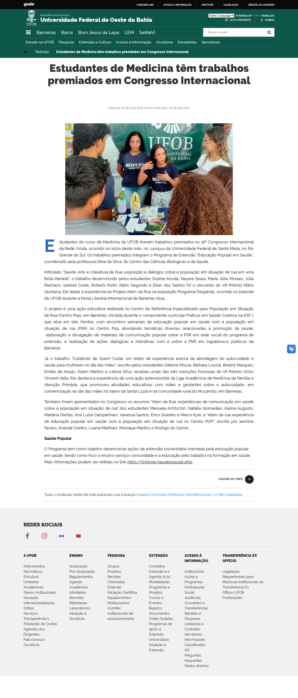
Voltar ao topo (231, 479)
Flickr (61, 535)
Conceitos (157, 566)
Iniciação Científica (122, 592)
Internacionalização (39, 603)
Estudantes (187, 42)
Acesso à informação (177, 4)
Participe (208, 4)
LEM (129, 32)
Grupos (114, 566)
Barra (67, 32)
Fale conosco (34, 640)
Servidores (211, 42)
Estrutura (31, 577)
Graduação (78, 566)
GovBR (29, 4)
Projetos (114, 571)
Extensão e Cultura (95, 42)
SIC (187, 650)
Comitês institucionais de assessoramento (121, 613)
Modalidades (159, 582)
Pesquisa (66, 42)
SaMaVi (147, 32)
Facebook (27, 535)
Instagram (44, 535)
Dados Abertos (197, 666)
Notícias (42, 52)
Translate (267, 15)
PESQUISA (116, 556)
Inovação (31, 598)
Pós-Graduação (82, 571)
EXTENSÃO (158, 556)
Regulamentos (81, 577)
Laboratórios (79, 608)
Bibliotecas (78, 603)
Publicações (232, 598)
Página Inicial (26, 52)
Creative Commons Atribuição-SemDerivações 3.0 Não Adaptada (189, 495)
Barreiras (46, 32)
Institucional (194, 571)
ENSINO (76, 556)
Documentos (159, 613)
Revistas (114, 577)
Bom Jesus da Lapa (98, 32)
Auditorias (193, 598)
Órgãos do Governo (261, 4)
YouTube (78, 535)
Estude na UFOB (40, 42)
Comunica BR (145, 4)
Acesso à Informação (133, 42)
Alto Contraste (240, 20)
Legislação (231, 4)
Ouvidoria (164, 42)
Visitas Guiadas (161, 619)
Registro (155, 608)
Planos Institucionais (40, 592)
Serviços (31, 613)
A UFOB (30, 556)
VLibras (269, 20)
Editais (29, 608)
